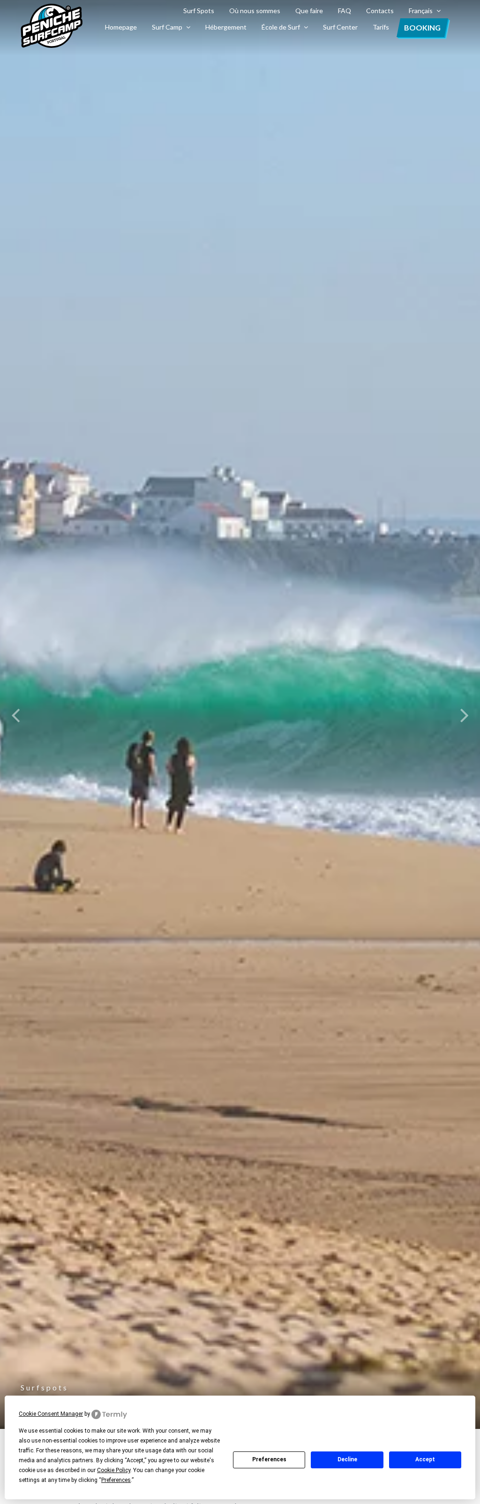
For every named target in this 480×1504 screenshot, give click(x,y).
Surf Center (340, 27)
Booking (422, 27)
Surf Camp (167, 27)
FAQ (344, 11)
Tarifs (381, 27)
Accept (425, 1459)
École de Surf (281, 27)
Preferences (269, 1459)
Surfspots (44, 1387)
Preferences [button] (116, 1480)
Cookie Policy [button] (113, 1470)
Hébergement (226, 27)
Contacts (380, 11)
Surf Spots (198, 11)
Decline (347, 1459)
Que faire (309, 11)
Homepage (121, 27)
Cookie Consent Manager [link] (51, 1414)
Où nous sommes (254, 11)
